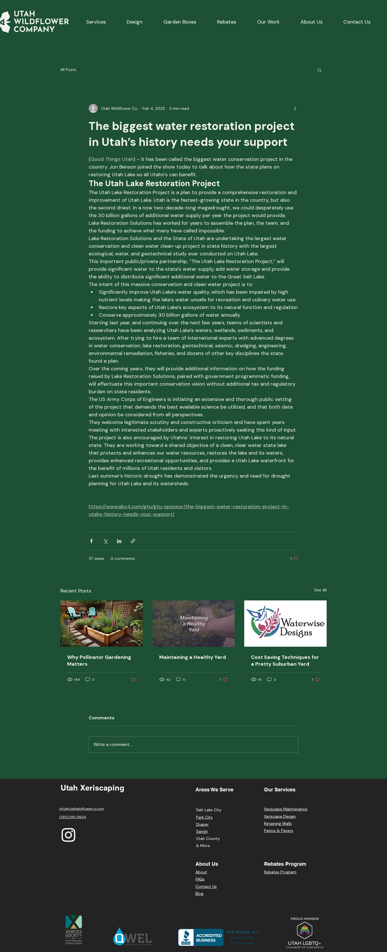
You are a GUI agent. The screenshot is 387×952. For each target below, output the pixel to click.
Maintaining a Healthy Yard (192, 657)
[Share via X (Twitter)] (105, 541)
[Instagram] (68, 835)
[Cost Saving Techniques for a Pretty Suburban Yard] (285, 623)
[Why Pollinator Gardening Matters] (101, 623)
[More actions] (295, 108)
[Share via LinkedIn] (119, 541)
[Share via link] (133, 541)
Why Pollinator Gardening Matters (99, 660)
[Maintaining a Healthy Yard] (193, 623)
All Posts (68, 69)
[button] (319, 70)
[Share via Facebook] (91, 541)
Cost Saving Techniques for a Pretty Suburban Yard (285, 660)
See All (320, 589)
